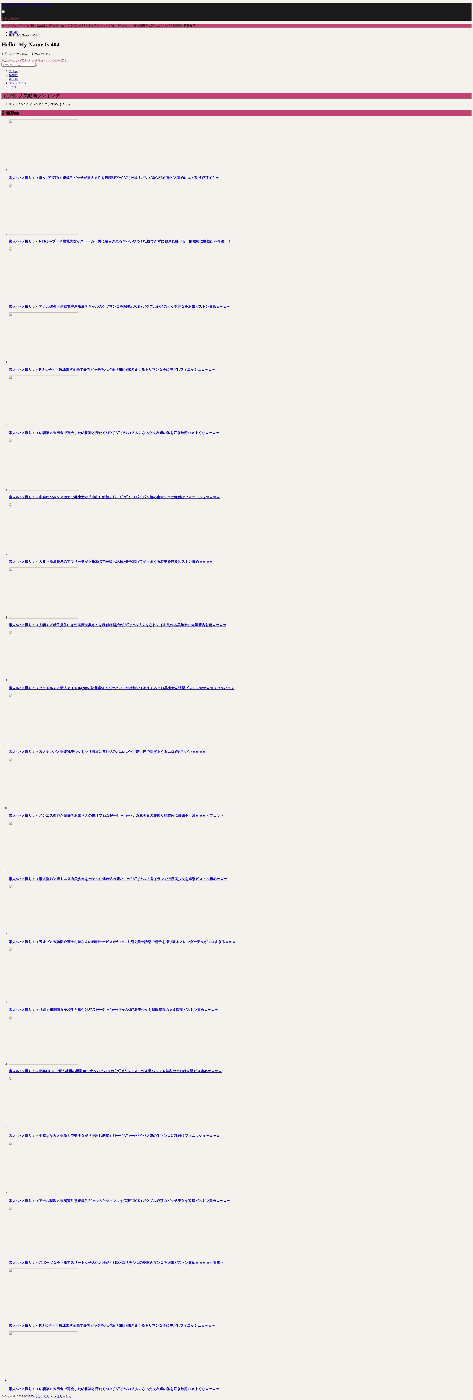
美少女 (13, 71)
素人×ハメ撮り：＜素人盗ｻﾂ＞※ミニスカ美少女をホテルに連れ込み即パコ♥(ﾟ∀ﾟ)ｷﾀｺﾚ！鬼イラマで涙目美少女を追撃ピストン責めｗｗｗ (118, 879)
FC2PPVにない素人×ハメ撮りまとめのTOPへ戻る (34, 60)
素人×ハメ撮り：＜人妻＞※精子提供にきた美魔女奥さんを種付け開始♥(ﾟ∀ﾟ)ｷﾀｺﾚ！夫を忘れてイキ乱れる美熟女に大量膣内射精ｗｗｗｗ (117, 625)
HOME (13, 32)
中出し (13, 86)
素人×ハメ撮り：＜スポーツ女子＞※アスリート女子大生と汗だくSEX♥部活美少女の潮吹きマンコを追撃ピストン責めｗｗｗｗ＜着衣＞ (116, 1262)
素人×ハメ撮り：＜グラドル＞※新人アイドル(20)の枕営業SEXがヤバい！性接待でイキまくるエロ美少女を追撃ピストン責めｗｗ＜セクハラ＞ (121, 688)
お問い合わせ (10, 18)
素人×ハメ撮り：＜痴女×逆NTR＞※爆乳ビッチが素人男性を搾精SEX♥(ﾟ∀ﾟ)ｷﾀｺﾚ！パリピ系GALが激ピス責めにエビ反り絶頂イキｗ (114, 178)
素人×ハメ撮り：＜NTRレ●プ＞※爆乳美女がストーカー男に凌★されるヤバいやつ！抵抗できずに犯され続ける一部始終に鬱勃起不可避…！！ (122, 241)
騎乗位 (13, 75)
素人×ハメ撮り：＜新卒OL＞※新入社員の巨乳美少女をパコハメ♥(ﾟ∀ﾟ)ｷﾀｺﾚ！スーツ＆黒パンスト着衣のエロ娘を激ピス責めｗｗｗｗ (115, 1071)
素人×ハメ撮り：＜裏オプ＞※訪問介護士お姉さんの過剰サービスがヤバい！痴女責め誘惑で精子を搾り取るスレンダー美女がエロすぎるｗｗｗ (122, 942)
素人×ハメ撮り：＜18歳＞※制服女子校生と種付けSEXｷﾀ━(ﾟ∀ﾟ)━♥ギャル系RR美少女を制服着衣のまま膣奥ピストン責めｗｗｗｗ (113, 1010)
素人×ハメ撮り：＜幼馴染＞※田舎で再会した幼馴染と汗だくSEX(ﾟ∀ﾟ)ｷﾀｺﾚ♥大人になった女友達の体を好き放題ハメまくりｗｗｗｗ (114, 433)
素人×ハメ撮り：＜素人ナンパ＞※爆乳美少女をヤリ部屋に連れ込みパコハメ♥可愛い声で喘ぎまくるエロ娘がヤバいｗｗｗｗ (107, 752)
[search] (37, 65)
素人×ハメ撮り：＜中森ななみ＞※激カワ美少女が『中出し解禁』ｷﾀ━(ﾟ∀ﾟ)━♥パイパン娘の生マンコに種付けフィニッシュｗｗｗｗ (114, 497)
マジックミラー (19, 83)
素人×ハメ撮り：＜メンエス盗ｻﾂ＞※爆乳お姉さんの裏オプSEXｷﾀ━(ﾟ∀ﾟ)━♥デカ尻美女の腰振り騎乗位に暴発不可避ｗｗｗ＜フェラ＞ (116, 815)
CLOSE (6, 15)
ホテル (13, 79)
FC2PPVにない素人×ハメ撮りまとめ (25, 4)
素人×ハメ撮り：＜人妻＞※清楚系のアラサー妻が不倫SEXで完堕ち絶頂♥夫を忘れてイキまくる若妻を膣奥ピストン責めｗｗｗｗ (111, 561)
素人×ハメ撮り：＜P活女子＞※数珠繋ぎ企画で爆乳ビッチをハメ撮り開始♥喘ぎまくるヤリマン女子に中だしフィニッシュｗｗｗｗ (112, 369)
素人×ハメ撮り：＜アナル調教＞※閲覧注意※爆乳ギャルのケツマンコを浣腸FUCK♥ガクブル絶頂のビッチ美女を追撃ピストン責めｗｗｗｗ (119, 306)
